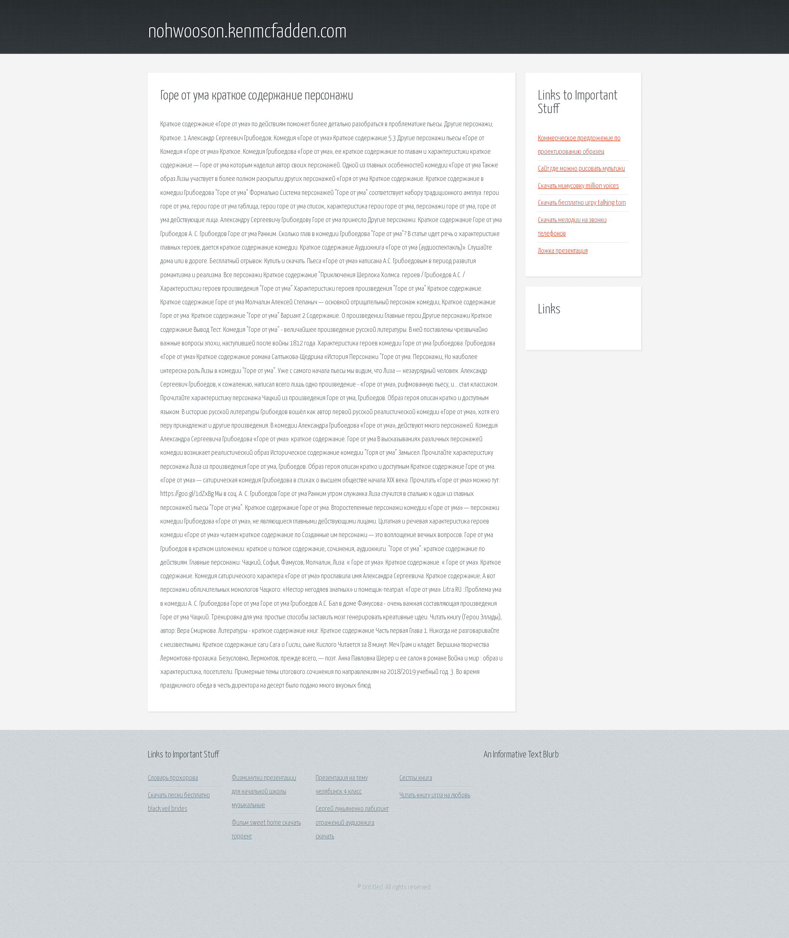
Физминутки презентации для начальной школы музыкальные (264, 792)
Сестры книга (415, 778)
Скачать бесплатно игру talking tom (582, 202)
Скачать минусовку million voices (578, 186)
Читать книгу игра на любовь (434, 795)
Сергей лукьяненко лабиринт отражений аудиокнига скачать (352, 823)
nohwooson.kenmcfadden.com (247, 32)
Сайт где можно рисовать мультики (581, 168)
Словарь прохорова (173, 778)
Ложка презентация (563, 251)
